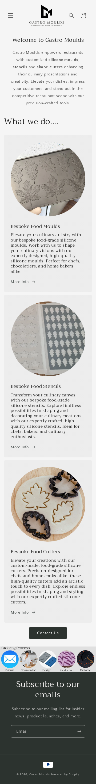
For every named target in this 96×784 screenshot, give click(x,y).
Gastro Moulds (39, 774)
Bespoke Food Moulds (35, 226)
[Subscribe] (79, 731)
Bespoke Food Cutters (35, 552)
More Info (20, 282)
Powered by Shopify (64, 774)
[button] (11, 15)
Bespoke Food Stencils (36, 386)
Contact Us (48, 633)
